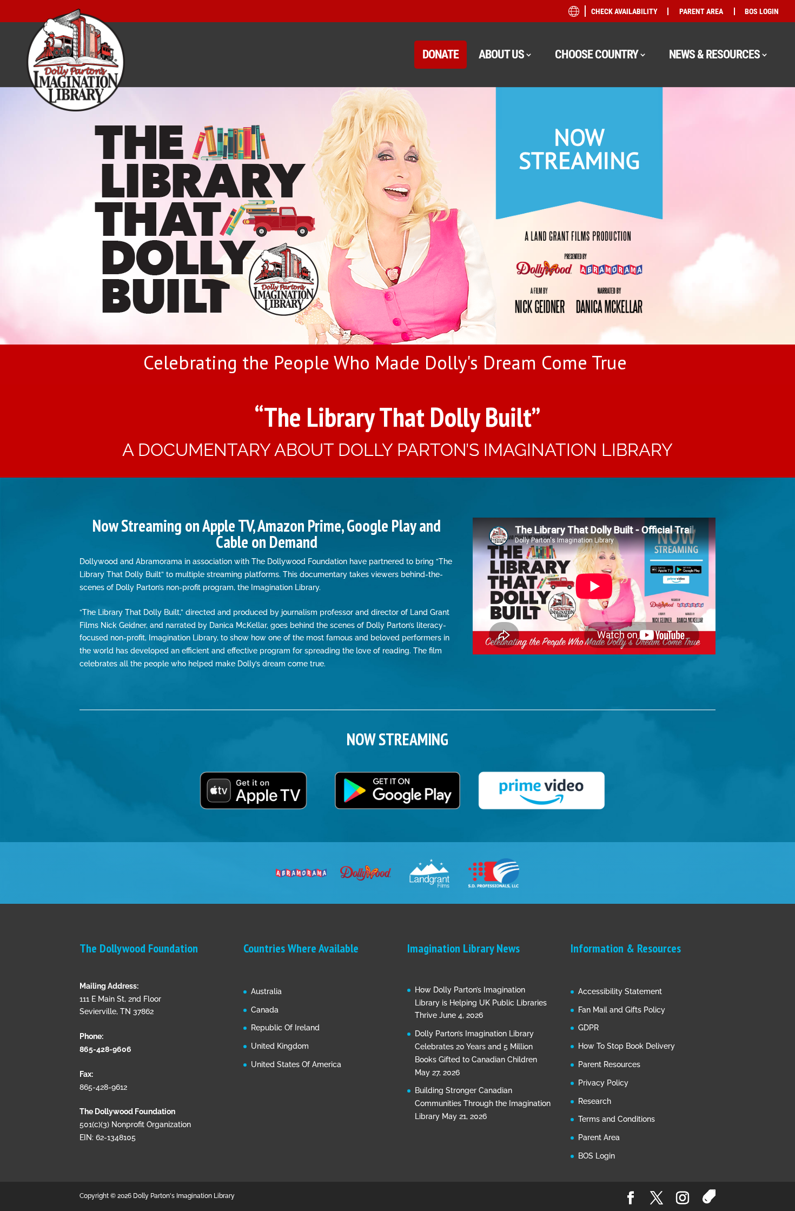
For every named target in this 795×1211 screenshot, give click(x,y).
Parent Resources (609, 1064)
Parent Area (599, 1137)
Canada (265, 1009)
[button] (397, 236)
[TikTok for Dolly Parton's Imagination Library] (709, 1196)
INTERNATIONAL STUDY (689, 322)
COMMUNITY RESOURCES (692, 157)
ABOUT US (501, 54)
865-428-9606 (105, 1049)
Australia (266, 991)
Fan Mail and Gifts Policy (621, 1009)
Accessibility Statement (620, 991)
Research (594, 1101)
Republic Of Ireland (285, 1027)
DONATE (440, 54)
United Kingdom (280, 1046)
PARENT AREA (701, 11)
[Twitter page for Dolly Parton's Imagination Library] (656, 1199)
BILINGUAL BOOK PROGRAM (697, 137)
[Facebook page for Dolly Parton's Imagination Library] (630, 1199)
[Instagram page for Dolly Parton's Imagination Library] (682, 1199)
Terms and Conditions (616, 1119)
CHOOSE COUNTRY (596, 54)
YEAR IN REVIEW (676, 281)
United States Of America (296, 1064)
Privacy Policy (603, 1082)
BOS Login (596, 1156)
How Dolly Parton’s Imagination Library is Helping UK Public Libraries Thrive (481, 1002)
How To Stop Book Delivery (626, 1046)
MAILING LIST (672, 178)
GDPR (588, 1027)
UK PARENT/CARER (692, 237)
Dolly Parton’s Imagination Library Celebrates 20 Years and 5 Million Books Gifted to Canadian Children (476, 1046)
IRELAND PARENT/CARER (702, 257)
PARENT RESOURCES (684, 219)
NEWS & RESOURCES (714, 54)
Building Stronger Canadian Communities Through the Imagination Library (483, 1103)
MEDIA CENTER (674, 198)
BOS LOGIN (762, 11)
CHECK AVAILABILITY (624, 11)
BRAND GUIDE (672, 116)
